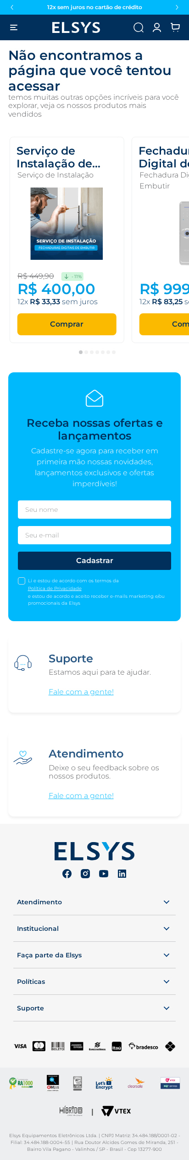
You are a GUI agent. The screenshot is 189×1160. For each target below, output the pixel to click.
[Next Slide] (177, 7)
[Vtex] (116, 1112)
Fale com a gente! (81, 692)
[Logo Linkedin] (122, 874)
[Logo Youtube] (103, 874)
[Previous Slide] (12, 7)
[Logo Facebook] (66, 874)
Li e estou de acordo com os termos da (73, 581)
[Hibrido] (70, 1112)
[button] (156, 27)
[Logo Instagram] (85, 874)
